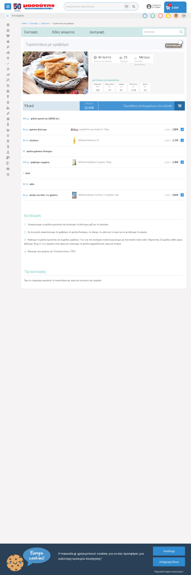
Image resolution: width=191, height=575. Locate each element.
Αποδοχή (169, 551)
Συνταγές (31, 32)
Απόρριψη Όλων (169, 561)
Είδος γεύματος (63, 32)
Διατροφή (97, 32)
